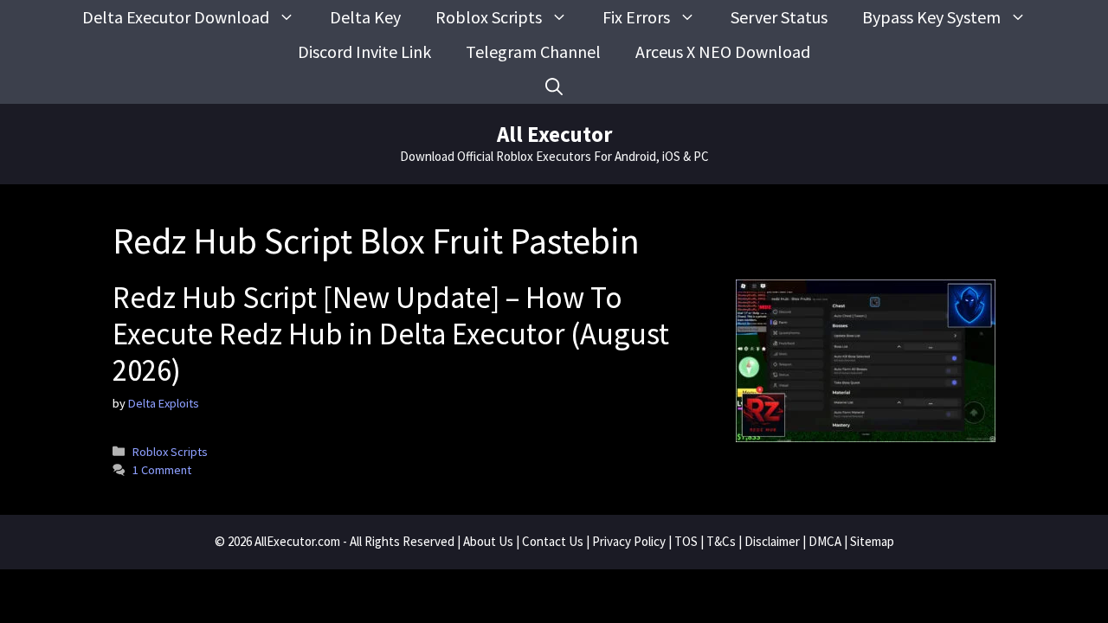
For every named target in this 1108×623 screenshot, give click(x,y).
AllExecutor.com (297, 541)
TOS (686, 541)
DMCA (824, 541)
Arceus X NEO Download (722, 51)
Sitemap (872, 541)
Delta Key (365, 17)
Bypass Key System (931, 17)
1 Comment (161, 470)
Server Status (779, 17)
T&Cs (721, 541)
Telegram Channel (533, 51)
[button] (554, 86)
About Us (488, 541)
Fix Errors (636, 17)
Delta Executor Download (175, 17)
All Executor (554, 134)
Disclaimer (772, 541)
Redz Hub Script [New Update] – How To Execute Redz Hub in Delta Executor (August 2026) (391, 334)
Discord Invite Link (364, 51)
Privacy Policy (629, 541)
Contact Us (552, 541)
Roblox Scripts (488, 17)
